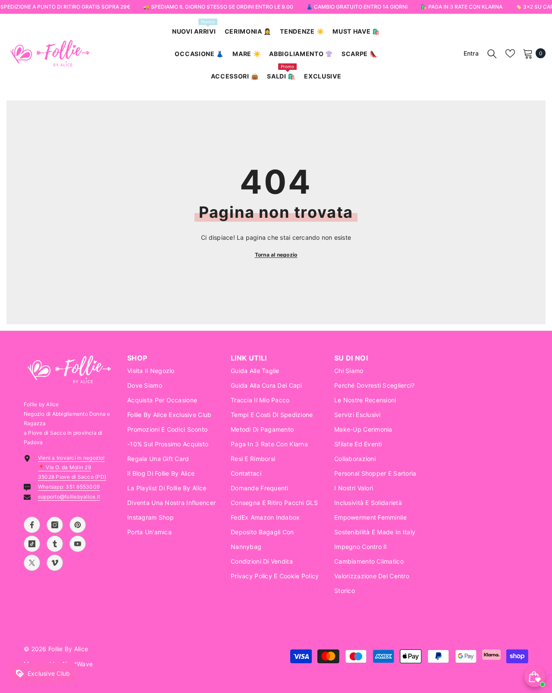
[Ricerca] (492, 53)
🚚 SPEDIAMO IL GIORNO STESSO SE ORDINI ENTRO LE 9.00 (218, 6)
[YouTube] (77, 544)
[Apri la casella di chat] (534, 676)
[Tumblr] (55, 544)
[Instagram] (55, 525)
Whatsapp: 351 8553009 (69, 486)
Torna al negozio (276, 254)
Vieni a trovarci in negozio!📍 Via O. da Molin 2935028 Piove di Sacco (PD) (72, 467)
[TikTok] (32, 544)
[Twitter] (32, 563)
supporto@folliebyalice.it (69, 496)
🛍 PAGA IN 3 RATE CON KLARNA (461, 6)
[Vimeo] (55, 563)
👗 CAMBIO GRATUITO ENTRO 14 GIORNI (356, 6)
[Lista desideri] (510, 53)
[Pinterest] (77, 525)
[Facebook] (32, 525)
